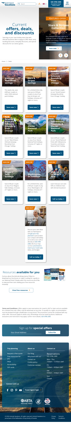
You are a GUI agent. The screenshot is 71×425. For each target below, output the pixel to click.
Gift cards (10, 367)
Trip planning (12, 349)
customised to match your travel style (35, 247)
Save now (52, 48)
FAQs (9, 361)
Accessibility (11, 364)
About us (31, 349)
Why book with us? (34, 356)
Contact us (51, 348)
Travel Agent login (32, 390)
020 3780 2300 (52, 356)
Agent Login (39, 4)
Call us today (57, 199)
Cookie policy (32, 362)
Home (3, 61)
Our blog (31, 353)
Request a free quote (14, 353)
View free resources (20, 290)
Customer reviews (34, 365)
